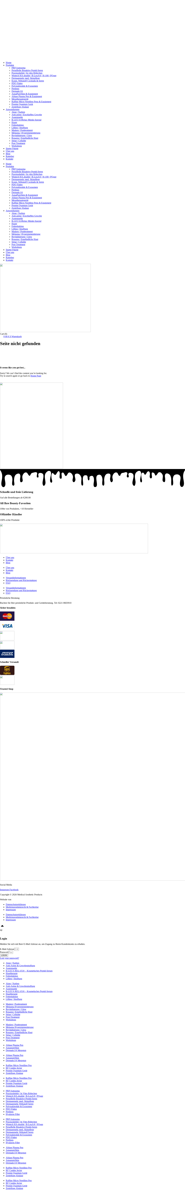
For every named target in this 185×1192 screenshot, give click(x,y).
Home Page (35, 376)
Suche (3, 381)
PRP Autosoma (18, 68)
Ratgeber (10, 22)
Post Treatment (18, 143)
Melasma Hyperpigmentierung (20, 1006)
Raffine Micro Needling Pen (19, 1065)
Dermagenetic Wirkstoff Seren (19, 1104)
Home (8, 3)
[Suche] (35, 381)
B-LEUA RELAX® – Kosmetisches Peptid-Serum (29, 971)
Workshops (11, 14)
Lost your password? (9, 958)
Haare (14, 122)
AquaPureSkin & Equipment (25, 94)
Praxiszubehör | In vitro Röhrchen (27, 73)
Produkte (10, 6)
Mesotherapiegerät (20, 99)
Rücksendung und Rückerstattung (21, 580)
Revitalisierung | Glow (22, 135)
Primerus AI (17, 899)
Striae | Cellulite (19, 140)
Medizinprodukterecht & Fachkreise (22, 907)
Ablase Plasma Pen (14, 1045)
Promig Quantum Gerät (22, 104)
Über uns (10, 16)
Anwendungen (12, 9)
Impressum (11, 909)
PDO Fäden (17, 83)
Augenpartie (17, 117)
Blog (8, 19)
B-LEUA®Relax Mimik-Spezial (26, 120)
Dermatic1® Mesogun (16, 1050)
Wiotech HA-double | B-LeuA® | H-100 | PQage (34, 75)
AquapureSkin (12, 1048)
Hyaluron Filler (13, 1114)
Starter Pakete (12, 11)
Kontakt (9, 24)
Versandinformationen (16, 577)
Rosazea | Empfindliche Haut (25, 138)
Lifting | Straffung (20, 127)
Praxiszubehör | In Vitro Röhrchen (21, 1093)
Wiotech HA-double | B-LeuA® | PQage (24, 1096)
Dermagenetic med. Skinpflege (26, 78)
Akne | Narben (18, 112)
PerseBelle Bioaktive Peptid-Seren (27, 70)
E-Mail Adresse (7, 949)
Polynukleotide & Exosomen (25, 86)
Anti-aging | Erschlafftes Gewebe (27, 114)
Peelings (15, 88)
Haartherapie (11, 973)
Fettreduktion (18, 125)
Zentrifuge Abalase (20, 107)
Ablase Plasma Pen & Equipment (27, 96)
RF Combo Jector (14, 1068)
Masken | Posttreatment (22, 130)
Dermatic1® (17, 91)
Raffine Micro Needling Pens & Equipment (31, 101)
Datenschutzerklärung (16, 904)
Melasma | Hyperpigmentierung (26, 133)
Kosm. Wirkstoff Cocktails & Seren (28, 81)
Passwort (4, 952)
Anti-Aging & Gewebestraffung (20, 965)
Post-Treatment (13, 1017)
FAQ (8, 583)
